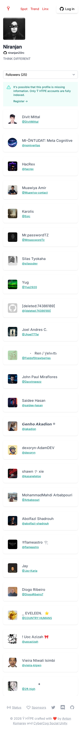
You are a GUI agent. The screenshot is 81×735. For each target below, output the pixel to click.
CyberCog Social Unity (50, 723)
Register (20, 101)
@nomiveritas (31, 145)
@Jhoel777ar (30, 334)
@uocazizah (30, 641)
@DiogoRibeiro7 (32, 594)
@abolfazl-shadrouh (35, 523)
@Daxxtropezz (31, 381)
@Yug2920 (29, 287)
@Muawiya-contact (35, 192)
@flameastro (30, 547)
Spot (23, 9)
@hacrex (28, 169)
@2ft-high (28, 688)
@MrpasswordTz (33, 239)
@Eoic (26, 216)
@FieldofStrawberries (36, 358)
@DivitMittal (30, 121)
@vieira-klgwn (31, 665)
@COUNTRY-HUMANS (37, 618)
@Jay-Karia (29, 570)
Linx (45, 9)
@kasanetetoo (31, 476)
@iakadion (29, 429)
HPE (9, 9)
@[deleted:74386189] (36, 310)
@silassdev (30, 263)
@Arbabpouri (31, 499)
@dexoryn (28, 452)
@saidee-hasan (32, 405)
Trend (34, 9)
